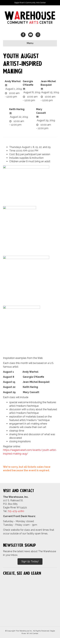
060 (22, 511)
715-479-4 (14, 511)
